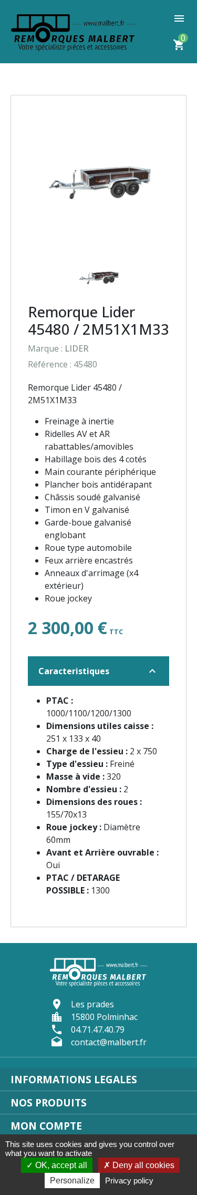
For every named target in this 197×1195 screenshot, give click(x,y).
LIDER (77, 348)
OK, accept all (60, 1165)
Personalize (72, 1180)
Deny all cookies (142, 1165)
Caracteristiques (98, 671)
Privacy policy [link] (129, 1180)
